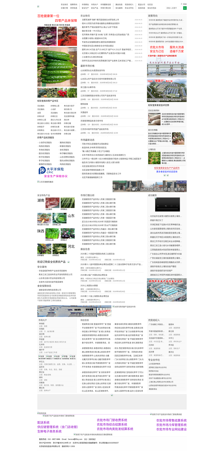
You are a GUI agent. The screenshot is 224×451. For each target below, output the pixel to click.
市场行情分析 (105, 8)
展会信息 (119, 4)
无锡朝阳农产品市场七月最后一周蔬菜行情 (99, 233)
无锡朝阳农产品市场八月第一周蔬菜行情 (99, 218)
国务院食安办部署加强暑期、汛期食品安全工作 (101, 174)
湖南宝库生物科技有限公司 (50, 290)
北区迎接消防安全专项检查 (93, 166)
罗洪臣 (171, 345)
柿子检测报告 (44, 157)
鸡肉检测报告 (44, 146)
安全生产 (85, 8)
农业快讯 (64, 4)
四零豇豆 (54, 116)
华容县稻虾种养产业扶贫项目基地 (53, 271)
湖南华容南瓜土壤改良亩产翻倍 (163, 266)
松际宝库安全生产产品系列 (166, 168)
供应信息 (84, 320)
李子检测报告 (44, 161)
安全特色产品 (43, 195)
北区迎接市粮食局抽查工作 (93, 170)
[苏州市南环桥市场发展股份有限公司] (167, 90)
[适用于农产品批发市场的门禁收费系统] (58, 415)
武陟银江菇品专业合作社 (158, 367)
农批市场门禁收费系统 (112, 420)
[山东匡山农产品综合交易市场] (150, 186)
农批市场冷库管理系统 (171, 425)
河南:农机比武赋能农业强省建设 (95, 144)
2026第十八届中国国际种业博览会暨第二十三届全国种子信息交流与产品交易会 (113, 264)
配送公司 (141, 4)
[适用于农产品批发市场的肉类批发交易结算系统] (93, 434)
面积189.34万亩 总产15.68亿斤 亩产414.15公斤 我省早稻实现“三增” (108, 50)
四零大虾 (40, 116)
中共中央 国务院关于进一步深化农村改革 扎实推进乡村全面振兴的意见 (167, 37)
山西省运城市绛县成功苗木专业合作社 (163, 385)
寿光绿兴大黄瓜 (43, 123)
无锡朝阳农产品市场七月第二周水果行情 (99, 244)
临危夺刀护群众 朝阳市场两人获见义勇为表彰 (101, 162)
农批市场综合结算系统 (112, 424)
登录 (185, 4)
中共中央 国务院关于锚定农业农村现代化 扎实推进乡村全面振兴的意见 (167, 20)
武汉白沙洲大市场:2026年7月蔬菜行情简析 (99, 222)
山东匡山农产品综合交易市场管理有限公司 (98, 79)
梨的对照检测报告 (67, 161)
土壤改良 (152, 149)
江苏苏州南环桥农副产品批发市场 (94, 129)
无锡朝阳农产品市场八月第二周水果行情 (99, 207)
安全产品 (94, 8)
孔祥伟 (41, 344)
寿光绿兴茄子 (69, 106)
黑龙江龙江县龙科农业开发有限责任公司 (55, 275)
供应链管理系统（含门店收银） (58, 427)
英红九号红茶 (56, 120)
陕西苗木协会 (154, 371)
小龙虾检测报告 (45, 143)
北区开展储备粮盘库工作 (92, 177)
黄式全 (41, 372)
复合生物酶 (153, 130)
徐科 (41, 377)
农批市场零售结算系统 (171, 420)
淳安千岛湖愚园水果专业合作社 (160, 378)
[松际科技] (93, 413)
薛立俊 (171, 331)
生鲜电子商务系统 (49, 431)
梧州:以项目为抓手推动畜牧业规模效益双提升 (101, 23)
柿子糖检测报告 (66, 153)
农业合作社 (129, 8)
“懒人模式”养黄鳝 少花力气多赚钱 (96, 151)
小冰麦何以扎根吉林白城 (92, 57)
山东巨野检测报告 (67, 157)
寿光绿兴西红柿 (70, 113)
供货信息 (73, 8)
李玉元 (41, 362)
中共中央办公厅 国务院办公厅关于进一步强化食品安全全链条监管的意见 (167, 33)
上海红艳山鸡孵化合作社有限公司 (161, 382)
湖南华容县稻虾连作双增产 (161, 271)
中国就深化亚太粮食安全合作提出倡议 (98, 46)
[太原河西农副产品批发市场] (150, 311)
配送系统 (43, 422)
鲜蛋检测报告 (65, 146)
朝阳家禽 (84, 104)
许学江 (171, 338)
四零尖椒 (67, 134)
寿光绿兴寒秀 (56, 123)
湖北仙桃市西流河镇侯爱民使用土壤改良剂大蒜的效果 (167, 233)
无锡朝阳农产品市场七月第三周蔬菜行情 (99, 240)
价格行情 (64, 8)
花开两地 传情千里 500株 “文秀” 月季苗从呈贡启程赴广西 (105, 35)
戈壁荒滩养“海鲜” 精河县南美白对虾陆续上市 (100, 20)
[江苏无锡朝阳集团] (74, 186)
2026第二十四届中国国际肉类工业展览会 (97, 254)
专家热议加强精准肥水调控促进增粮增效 (99, 42)
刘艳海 (41, 383)
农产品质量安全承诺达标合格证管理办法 (163, 24)
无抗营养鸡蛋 (69, 116)
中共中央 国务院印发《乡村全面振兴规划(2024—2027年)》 (167, 42)
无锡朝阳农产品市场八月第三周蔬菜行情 (99, 199)
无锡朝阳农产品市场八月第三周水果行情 (99, 203)
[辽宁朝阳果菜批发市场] (167, 289)
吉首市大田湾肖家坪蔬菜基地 (51, 282)
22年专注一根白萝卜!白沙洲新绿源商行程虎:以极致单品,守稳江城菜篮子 (111, 159)
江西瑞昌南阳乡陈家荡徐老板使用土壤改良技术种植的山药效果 (167, 250)
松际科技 (141, 8)
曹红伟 (41, 388)
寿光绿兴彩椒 (69, 127)
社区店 (150, 4)
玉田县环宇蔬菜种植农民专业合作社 (163, 338)
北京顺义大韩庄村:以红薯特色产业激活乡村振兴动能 (103, 53)
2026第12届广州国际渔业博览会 (93, 275)
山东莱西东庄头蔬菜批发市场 (92, 70)
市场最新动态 (105, 4)
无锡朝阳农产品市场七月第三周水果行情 (99, 237)
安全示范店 (151, 8)
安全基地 (119, 8)
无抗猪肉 (40, 106)
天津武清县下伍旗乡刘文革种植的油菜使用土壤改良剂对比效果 (167, 225)
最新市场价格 (87, 66)
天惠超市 (84, 112)
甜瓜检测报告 (44, 153)
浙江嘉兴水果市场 (87, 87)
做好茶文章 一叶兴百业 (91, 31)
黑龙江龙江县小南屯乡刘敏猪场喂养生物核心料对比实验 (167, 246)
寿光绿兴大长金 (43, 134)
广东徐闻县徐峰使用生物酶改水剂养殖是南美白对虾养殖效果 (167, 262)
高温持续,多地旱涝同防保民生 (94, 148)
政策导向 (73, 4)
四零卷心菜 (55, 106)
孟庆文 (41, 367)
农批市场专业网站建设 (171, 429)
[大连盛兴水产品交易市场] (74, 311)
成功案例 (152, 195)
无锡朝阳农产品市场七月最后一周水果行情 (99, 229)
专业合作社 (154, 360)
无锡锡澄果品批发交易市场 (91, 121)
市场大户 (94, 4)
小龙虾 (53, 109)
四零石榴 (67, 123)
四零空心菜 (41, 120)
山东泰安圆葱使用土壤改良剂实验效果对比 (167, 229)
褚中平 (41, 350)
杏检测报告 (64, 150)
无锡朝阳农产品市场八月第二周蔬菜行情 (99, 210)
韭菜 (39, 113)
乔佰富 (41, 339)
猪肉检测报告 (65, 143)
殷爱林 (171, 324)
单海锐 (41, 324)
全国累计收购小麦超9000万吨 (94, 38)
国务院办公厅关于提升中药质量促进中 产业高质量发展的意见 (167, 29)
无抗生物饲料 (153, 111)
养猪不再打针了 (156, 220)
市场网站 (85, 4)
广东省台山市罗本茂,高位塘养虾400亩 (166, 254)
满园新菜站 (153, 389)
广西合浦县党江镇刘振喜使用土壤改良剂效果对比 (167, 258)
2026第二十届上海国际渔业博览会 (94, 296)
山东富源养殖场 (154, 364)
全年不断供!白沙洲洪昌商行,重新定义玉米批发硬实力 (104, 155)
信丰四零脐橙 (56, 134)
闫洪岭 (151, 345)
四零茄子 (40, 127)
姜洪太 (171, 352)
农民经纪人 (129, 4)
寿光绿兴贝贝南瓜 (58, 130)
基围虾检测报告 (45, 164)
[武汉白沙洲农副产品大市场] (167, 66)
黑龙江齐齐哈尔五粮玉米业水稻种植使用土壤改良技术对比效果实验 (167, 241)
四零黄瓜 (40, 130)
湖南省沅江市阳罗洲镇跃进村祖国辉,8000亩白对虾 (167, 275)
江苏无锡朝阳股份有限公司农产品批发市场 (98, 96)
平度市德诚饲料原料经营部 (159, 331)
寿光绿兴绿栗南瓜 (71, 130)
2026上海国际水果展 (89, 286)
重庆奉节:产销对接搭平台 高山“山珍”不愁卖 (100, 27)
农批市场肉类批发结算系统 (115, 429)
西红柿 (66, 120)
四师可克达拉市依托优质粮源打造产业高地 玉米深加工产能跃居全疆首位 (108, 61)
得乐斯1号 (68, 109)
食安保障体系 (44, 286)
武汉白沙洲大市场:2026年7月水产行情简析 (99, 225)
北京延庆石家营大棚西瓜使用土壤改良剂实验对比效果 (167, 216)
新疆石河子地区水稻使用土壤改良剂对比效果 (167, 237)
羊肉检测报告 (44, 150)
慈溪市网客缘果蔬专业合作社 (159, 375)
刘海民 (41, 329)
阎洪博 (151, 352)
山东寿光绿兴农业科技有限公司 (52, 278)
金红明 (41, 334)
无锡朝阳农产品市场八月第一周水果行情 (99, 214)
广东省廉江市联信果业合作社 (160, 324)
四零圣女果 (55, 127)
